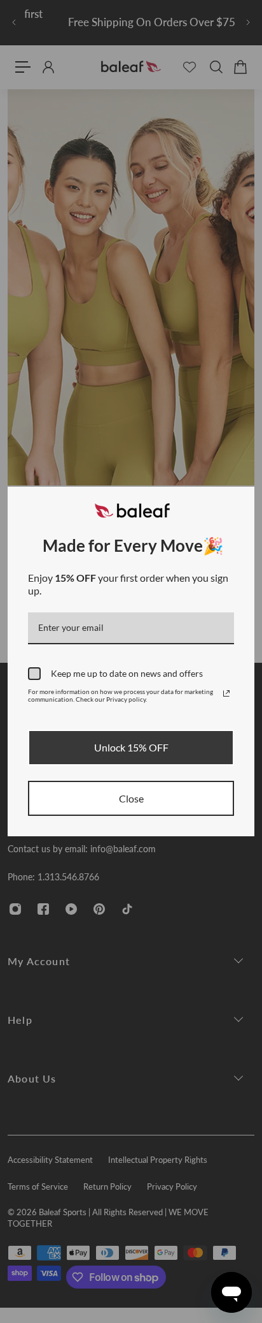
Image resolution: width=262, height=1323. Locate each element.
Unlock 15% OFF (131, 747)
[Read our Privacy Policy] (226, 693)
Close (131, 798)
